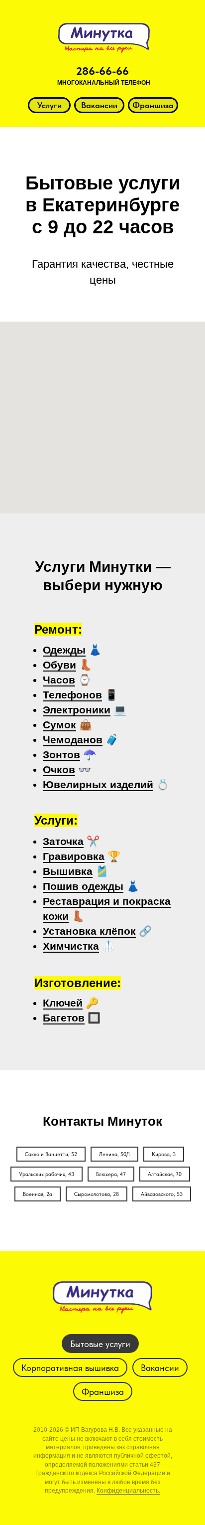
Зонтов (61, 754)
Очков (59, 769)
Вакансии (160, 1367)
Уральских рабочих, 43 (46, 1174)
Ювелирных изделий (98, 784)
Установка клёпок (89, 931)
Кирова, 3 (164, 1154)
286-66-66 (102, 70)
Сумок (59, 724)
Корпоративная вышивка (70, 1367)
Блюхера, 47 (111, 1174)
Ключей (63, 1003)
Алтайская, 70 (165, 1174)
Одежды (64, 650)
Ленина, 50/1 (114, 1154)
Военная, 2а (37, 1194)
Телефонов (72, 694)
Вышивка (68, 871)
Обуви (59, 665)
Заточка (63, 841)
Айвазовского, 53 (162, 1194)
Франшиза (103, 1391)
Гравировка (73, 856)
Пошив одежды (83, 886)
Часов (59, 679)
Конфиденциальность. (128, 1490)
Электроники (76, 709)
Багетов (64, 1017)
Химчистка (71, 946)
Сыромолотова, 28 (96, 1194)
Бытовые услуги (100, 1344)
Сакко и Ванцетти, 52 (51, 1154)
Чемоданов (72, 739)
